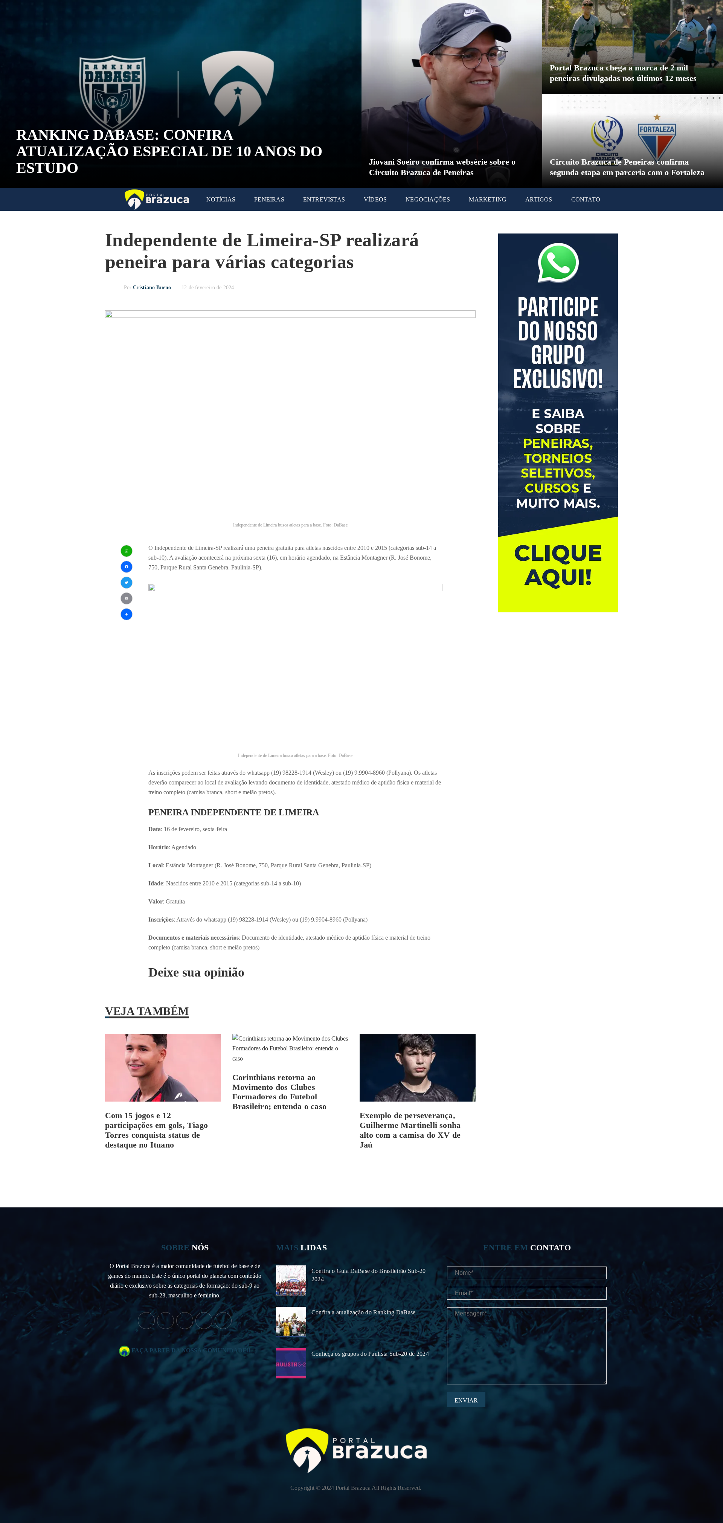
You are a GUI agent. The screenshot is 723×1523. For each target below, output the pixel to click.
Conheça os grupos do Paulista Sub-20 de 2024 (370, 1354)
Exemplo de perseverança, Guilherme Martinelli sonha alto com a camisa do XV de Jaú (410, 1130)
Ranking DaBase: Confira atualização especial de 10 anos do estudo (169, 151)
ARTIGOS (538, 199)
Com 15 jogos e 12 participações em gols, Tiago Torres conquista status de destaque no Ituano (156, 1130)
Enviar (466, 1400)
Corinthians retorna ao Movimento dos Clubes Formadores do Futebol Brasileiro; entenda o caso (279, 1092)
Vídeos (375, 199)
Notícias (221, 199)
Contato (585, 199)
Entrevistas (324, 199)
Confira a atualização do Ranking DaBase (363, 1312)
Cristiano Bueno (152, 287)
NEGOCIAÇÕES (428, 199)
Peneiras (269, 199)
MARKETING (487, 199)
